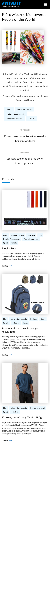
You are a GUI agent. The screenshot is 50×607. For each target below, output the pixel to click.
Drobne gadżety (17, 235)
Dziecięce (31, 235)
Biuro (9, 109)
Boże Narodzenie (24, 109)
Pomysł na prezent (14, 119)
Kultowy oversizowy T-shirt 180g (22, 417)
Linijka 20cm (9, 248)
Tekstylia (15, 323)
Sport (5, 243)
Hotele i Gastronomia (15, 114)
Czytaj (5, 266)
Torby (25, 323)
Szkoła (31, 119)
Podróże (33, 319)
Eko (40, 235)
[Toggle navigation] (45, 4)
